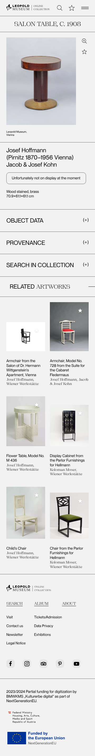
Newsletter (14, 635)
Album (41, 603)
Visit (9, 617)
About (69, 603)
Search (14, 603)
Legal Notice (16, 643)
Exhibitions (42, 635)
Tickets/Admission (48, 617)
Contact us (14, 626)
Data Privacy (43, 626)
